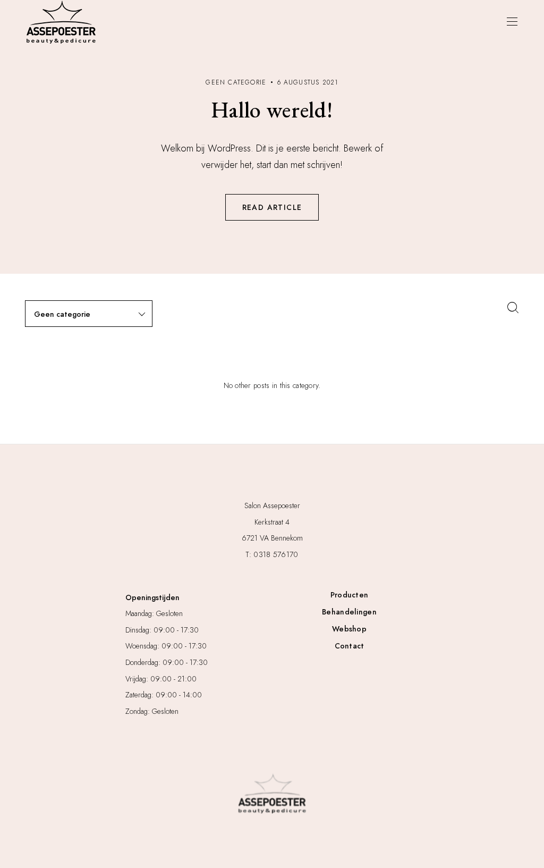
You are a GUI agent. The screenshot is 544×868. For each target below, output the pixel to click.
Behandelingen (349, 611)
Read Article (272, 207)
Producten (349, 594)
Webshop (349, 628)
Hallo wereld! (272, 109)
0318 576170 (275, 554)
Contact (349, 646)
